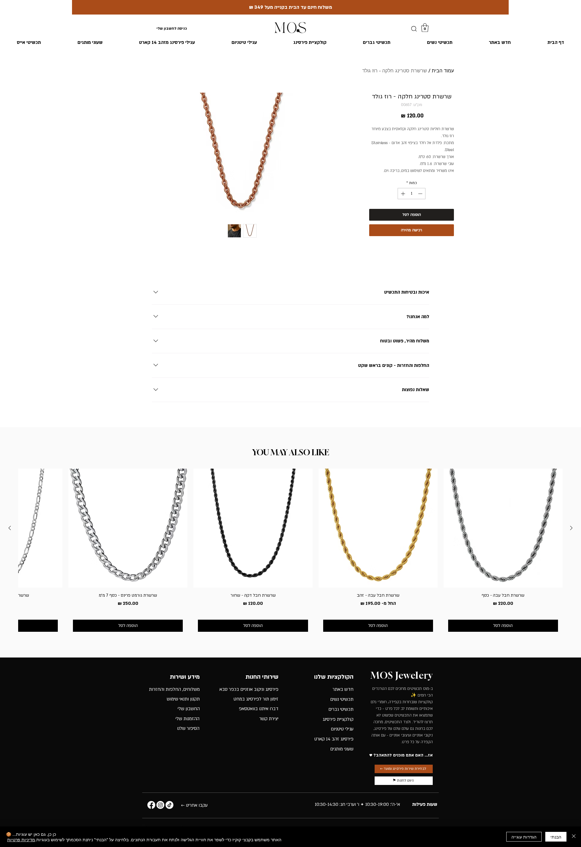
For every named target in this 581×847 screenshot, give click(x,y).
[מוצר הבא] (9, 528)
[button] (424, 27)
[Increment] (402, 193)
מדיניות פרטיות (21, 839)
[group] (290, 552)
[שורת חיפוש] (414, 29)
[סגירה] (573, 836)
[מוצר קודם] (571, 528)
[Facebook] (151, 805)
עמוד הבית (443, 71)
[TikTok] (169, 805)
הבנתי (555, 837)
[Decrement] (421, 193)
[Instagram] (160, 805)
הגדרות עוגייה (524, 837)
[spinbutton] (411, 193)
